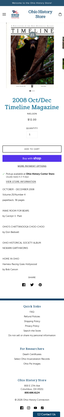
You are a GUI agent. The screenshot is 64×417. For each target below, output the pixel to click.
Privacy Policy (32, 326)
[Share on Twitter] (32, 285)
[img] (21, 407)
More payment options (32, 166)
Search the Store (32, 330)
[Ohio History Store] (15, 14)
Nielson (32, 113)
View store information (21, 182)
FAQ (32, 311)
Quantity (32, 128)
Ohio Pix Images (32, 363)
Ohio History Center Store (40, 173)
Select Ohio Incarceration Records (32, 359)
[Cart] (60, 14)
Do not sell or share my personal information (32, 335)
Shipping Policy (32, 321)
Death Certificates (32, 354)
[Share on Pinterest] (40, 285)
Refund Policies (32, 316)
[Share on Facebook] (24, 285)
